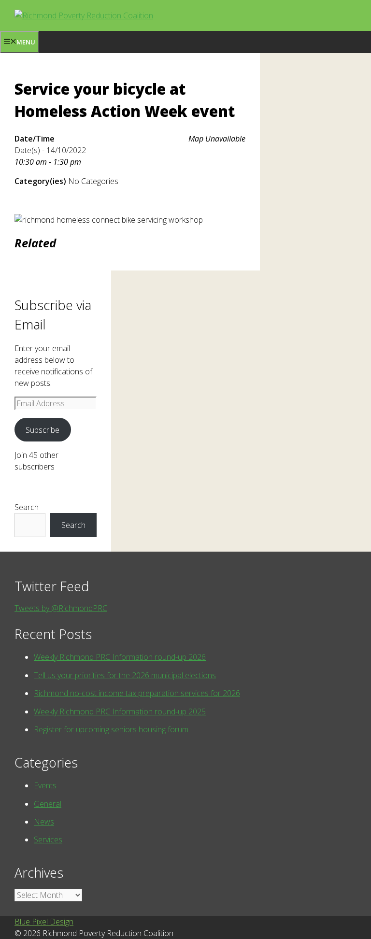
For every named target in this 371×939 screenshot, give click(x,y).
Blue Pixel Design (43, 921)
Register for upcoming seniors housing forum (111, 729)
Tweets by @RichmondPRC (60, 608)
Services (48, 839)
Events (45, 785)
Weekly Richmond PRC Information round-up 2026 (120, 657)
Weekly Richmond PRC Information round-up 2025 (120, 711)
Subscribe (42, 430)
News (44, 821)
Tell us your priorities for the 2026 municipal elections (125, 675)
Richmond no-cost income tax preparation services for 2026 (137, 693)
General (47, 803)
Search (26, 507)
